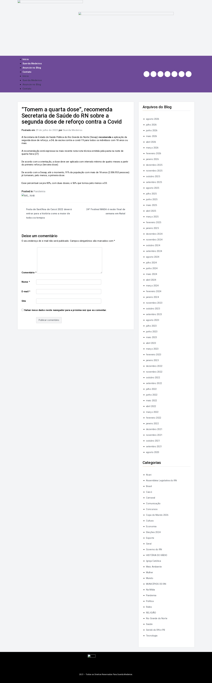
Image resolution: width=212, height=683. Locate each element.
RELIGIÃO (151, 612)
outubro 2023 (153, 308)
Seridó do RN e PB (155, 629)
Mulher (149, 572)
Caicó (149, 492)
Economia (151, 526)
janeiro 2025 (152, 228)
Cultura (149, 520)
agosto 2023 (152, 320)
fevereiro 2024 (153, 291)
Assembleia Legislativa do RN (161, 480)
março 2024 (152, 285)
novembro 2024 (154, 239)
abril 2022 (151, 406)
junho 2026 (152, 130)
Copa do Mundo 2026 (157, 515)
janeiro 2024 (152, 297)
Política (150, 601)
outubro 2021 (153, 440)
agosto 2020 (152, 452)
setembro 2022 (154, 383)
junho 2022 (152, 394)
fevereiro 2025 (153, 222)
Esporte (150, 538)
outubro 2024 (153, 245)
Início (26, 59)
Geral (148, 543)
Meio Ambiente (154, 566)
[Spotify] (174, 74)
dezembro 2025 (154, 165)
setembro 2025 (154, 182)
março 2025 (152, 216)
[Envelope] (189, 74)
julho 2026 (151, 124)
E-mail (26, 291)
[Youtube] (167, 74)
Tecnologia (152, 635)
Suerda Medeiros (32, 63)
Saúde (149, 624)
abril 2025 (151, 210)
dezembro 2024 (154, 233)
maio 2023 (151, 337)
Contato (27, 72)
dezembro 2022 (154, 366)
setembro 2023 (154, 314)
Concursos (152, 509)
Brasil (149, 486)
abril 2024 (151, 279)
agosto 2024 (152, 256)
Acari (148, 474)
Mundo (149, 578)
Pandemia (39, 191)
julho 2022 (151, 389)
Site (24, 301)
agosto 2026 (152, 119)
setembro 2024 (154, 251)
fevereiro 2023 (153, 354)
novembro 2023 (154, 302)
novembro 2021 (154, 435)
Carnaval (150, 497)
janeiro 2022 (152, 423)
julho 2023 (151, 325)
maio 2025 (151, 205)
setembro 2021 (154, 446)
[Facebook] (153, 74)
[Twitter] (160, 74)
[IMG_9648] (28, 195)
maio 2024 (151, 274)
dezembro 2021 (154, 429)
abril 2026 (151, 142)
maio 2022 (151, 400)
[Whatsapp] (182, 74)
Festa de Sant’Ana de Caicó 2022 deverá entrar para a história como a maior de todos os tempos (49, 213)
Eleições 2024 (153, 532)
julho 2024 (151, 262)
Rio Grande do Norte (156, 618)
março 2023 (152, 348)
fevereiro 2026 (153, 153)
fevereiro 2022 (153, 417)
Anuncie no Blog (32, 67)
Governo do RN (154, 549)
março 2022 (152, 412)
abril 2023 (151, 343)
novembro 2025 (154, 170)
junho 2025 (152, 199)
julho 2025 (151, 193)
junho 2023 (152, 331)
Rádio (149, 607)
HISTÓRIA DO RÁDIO (156, 555)
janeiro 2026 (152, 159)
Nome (26, 281)
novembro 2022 (154, 371)
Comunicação (153, 503)
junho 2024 (152, 268)
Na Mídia (150, 589)
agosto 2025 (152, 188)
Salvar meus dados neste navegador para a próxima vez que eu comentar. (65, 310)
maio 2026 (151, 136)
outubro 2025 (153, 176)
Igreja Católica (153, 561)
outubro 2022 (153, 377)
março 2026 (152, 147)
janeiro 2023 (152, 360)
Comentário (29, 272)
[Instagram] (146, 74)
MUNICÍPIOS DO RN (156, 584)
